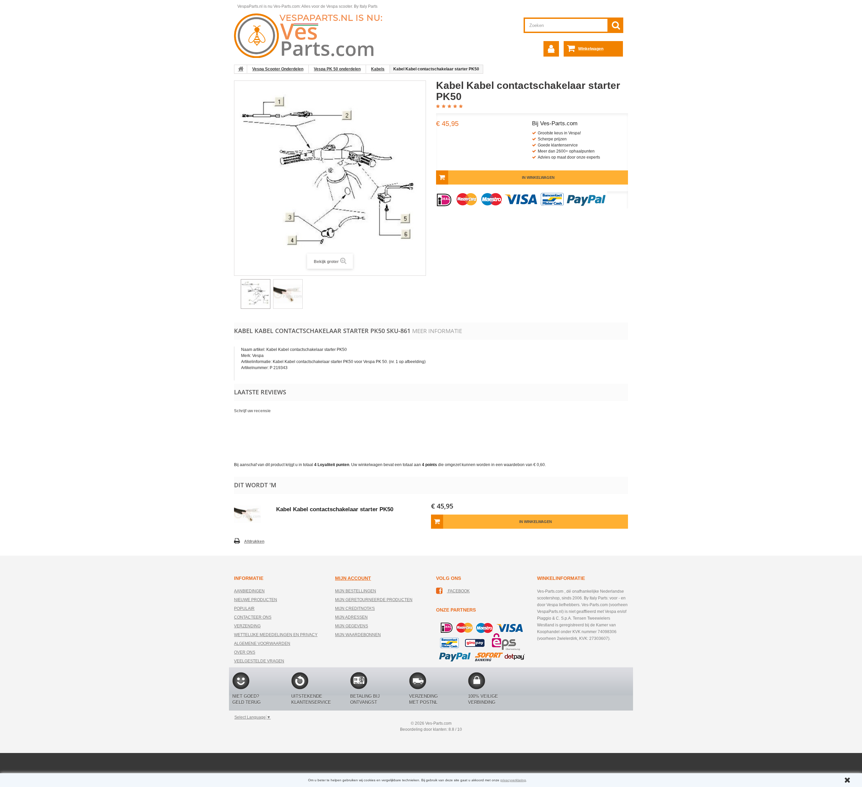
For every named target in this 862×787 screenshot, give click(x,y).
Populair (244, 608)
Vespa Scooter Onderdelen (277, 69)
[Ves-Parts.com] (312, 35)
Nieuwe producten (255, 599)
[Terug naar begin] (240, 69)
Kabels (378, 69)
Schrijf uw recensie (252, 410)
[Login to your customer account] (551, 49)
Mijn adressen (351, 617)
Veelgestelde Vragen (259, 661)
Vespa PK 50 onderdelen (337, 69)
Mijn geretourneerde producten (373, 599)
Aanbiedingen (249, 591)
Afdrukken (254, 541)
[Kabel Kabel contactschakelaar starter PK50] (255, 294)
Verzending (247, 626)
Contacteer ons (252, 617)
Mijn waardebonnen (358, 634)
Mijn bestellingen (355, 591)
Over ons (244, 652)
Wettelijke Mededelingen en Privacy (276, 634)
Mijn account (353, 578)
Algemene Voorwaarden (262, 643)
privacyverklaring (513, 780)
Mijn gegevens (351, 626)
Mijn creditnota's (355, 608)
